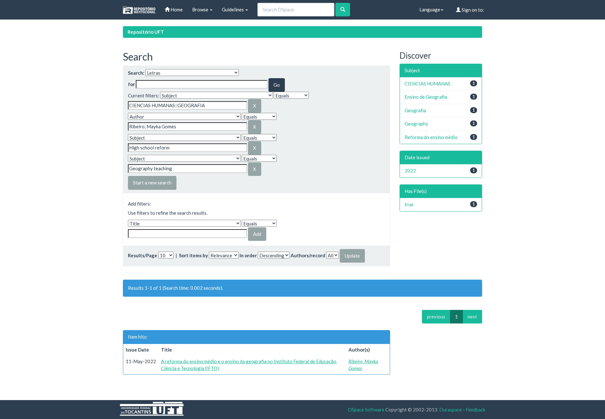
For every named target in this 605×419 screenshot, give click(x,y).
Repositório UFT (146, 32)
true (409, 204)
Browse (200, 9)
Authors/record (308, 255)
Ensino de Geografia (426, 97)
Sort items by (193, 255)
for (131, 84)
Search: (136, 73)
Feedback (475, 409)
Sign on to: (472, 10)
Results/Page (142, 255)
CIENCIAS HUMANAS (427, 83)
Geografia (415, 110)
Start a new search (152, 182)
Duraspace (450, 409)
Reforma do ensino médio (431, 137)
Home (176, 9)
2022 (410, 170)
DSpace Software (366, 409)
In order (248, 255)
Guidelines (233, 9)
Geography (416, 123)
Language (429, 9)
